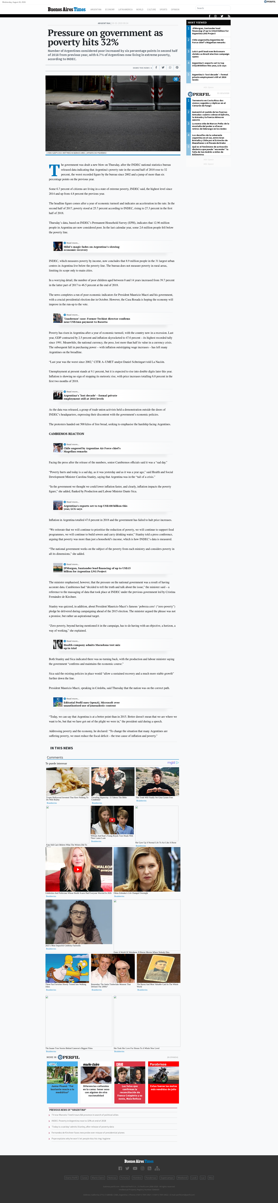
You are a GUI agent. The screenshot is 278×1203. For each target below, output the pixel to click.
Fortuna (125, 1177)
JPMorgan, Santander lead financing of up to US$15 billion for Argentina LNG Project (97, 570)
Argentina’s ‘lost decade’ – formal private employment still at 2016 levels (90, 397)
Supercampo (167, 1177)
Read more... (73, 243)
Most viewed (197, 22)
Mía (211, 1177)
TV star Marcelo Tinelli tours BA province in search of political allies (85, 1114)
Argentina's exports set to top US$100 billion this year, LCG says (95, 507)
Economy (110, 9)
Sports (163, 9)
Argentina (95, 9)
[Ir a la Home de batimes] (139, 1161)
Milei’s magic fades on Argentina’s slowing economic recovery (91, 248)
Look (194, 1177)
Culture (151, 9)
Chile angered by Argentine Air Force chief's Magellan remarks (92, 450)
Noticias (112, 1177)
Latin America (125, 9)
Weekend (182, 1177)
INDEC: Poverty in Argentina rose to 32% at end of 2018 (79, 1120)
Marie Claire (98, 1177)
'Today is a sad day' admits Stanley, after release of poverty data (83, 1126)
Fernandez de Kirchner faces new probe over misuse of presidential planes (88, 1132)
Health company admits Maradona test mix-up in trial (92, 646)
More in (51, 1057)
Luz (202, 1177)
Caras (84, 1177)
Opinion (175, 9)
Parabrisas (151, 1177)
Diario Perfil (71, 1177)
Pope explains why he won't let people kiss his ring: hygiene (81, 1138)
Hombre (137, 1177)
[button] (176, 79)
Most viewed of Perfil (208, 94)
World (139, 9)
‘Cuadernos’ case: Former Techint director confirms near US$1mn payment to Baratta (97, 320)
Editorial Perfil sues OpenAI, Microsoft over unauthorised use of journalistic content (92, 704)
